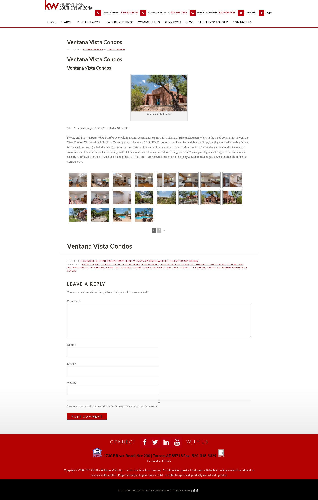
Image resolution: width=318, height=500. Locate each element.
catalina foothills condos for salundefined (120, 264)
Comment (74, 301)
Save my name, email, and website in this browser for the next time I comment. (112, 406)
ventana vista (224, 267)
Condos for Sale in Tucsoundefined (174, 264)
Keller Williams (235, 264)
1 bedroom (88, 264)
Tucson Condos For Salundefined (176, 267)
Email (71, 363)
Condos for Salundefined (150, 264)
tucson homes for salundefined (119, 261)
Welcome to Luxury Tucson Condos (178, 261)
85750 (97, 264)
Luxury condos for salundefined (118, 267)
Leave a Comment (116, 49)
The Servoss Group (152, 267)
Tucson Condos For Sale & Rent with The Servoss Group (70, 5)
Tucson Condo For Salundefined (93, 261)
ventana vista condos (145, 261)
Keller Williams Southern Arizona (85, 267)
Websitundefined (71, 382)
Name (71, 344)
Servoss (136, 267)
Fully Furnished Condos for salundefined (208, 264)
